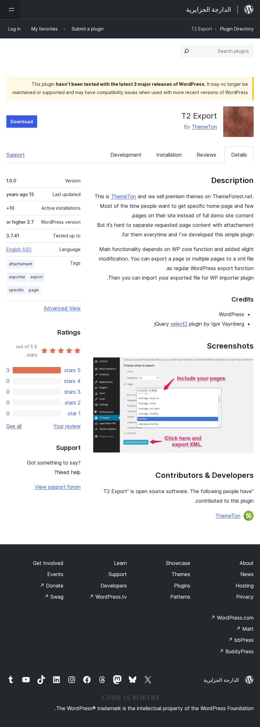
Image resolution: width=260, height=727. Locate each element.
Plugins (182, 585)
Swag (53, 597)
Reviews (206, 155)
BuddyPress (236, 651)
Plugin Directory (237, 28)
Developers (114, 585)
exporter (17, 277)
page (34, 290)
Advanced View (62, 308)
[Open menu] (10, 9)
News (247, 574)
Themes (181, 574)
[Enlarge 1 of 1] (245, 366)
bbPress (241, 640)
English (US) (19, 249)
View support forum (58, 487)
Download (21, 121)
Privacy (245, 597)
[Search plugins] (186, 51)
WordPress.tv (108, 597)
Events (55, 574)
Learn (120, 563)
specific (16, 290)
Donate (51, 585)
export (36, 277)
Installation (169, 155)
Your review (67, 426)
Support (15, 155)
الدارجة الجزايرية (221, 680)
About (247, 563)
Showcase (178, 563)
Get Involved (48, 563)
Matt (245, 629)
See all (14, 426)
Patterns (180, 597)
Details (239, 155)
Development (125, 155)
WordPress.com (232, 618)
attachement (20, 264)
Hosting (245, 585)
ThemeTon (204, 127)
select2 (179, 324)
